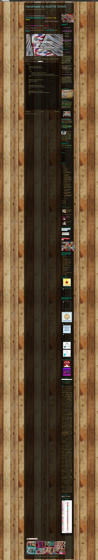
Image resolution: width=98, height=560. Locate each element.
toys (62, 483)
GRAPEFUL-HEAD (67, 429)
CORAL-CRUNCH (64, 413)
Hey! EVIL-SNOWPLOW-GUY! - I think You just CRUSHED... (67, 193)
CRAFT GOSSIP (64, 260)
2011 (63, 202)
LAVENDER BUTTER (69, 443)
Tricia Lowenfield (64, 273)
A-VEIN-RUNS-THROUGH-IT (67, 389)
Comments (64, 234)
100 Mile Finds (64, 256)
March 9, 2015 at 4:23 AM (39, 91)
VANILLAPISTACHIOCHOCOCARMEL (66, 485)
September (65, 169)
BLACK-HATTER (69, 397)
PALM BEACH (67, 458)
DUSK (67, 422)
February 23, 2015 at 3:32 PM (38, 85)
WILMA (67, 487)
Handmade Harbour (65, 264)
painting (63, 458)
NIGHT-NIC (71, 456)
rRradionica (64, 271)
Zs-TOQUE (68, 492)
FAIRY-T (69, 425)
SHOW (71, 471)
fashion (71, 426)
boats (71, 402)
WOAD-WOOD (63, 489)
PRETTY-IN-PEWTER (69, 462)
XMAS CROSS (69, 490)
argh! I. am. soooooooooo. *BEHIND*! (67, 181)
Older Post (57, 111)
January (64, 198)
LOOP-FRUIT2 (65, 445)
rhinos (71, 465)
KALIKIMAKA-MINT (64, 440)
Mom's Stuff (64, 454)
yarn (69, 491)
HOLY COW (67, 438)
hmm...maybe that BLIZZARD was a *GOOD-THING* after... (67, 196)
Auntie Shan (69, 131)
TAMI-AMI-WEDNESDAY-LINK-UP (67, 478)
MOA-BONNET (69, 450)
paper (70, 458)
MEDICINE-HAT (68, 448)
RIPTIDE (68, 466)
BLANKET (68, 398)
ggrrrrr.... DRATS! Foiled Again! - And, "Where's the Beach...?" (69, 210)
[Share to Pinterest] (42, 61)
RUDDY (70, 468)
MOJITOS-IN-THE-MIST (69, 453)
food (70, 427)
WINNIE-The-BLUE (64, 488)
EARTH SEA (67, 423)
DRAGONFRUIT (63, 422)
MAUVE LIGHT (63, 448)
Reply (30, 76)
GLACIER (70, 428)
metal (71, 448)
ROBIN (70, 466)
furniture (67, 428)
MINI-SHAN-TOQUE (64, 450)
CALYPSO (64, 406)
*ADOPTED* (63, 386)
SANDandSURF (63, 469)
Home (42, 111)
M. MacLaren (69, 445)
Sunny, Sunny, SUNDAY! (66, 207)
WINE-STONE (70, 487)
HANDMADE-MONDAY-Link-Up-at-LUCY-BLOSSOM (67, 434)
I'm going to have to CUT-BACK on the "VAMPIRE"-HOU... (67, 187)
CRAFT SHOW (66, 414)
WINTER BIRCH (69, 488)
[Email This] (38, 61)
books (64, 403)
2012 (63, 201)
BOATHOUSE (67, 402)
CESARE (70, 409)
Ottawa (70, 457)
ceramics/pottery (64, 409)
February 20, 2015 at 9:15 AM (38, 79)
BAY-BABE (65, 395)
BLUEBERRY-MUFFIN (68, 401)
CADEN (69, 405)
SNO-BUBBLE (63, 473)
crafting (71, 414)
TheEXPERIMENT (65, 480)
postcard (63, 462)
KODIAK (68, 441)
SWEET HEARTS (64, 476)
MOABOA (63, 452)
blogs (68, 399)
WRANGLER (65, 490)
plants (70, 460)
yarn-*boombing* (64, 492)
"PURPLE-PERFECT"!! (68, 217)
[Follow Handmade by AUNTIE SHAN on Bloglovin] (66, 229)
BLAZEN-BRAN (63, 399)
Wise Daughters (64, 274)
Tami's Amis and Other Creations (67, 272)
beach (68, 395)
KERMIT (70, 440)
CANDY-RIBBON (69, 406)
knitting (63, 441)
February (64, 170)
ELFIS (70, 424)
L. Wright (71, 442)
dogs (70, 421)
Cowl (62, 414)
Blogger (57, 556)
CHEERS (63, 410)
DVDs (63, 423)
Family (63, 426)
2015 (63, 165)
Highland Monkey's (32, 91)
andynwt (50, 556)
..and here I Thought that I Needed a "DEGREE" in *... (67, 177)
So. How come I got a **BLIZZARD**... (66, 175)
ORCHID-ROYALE (65, 457)
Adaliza (63, 257)
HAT (62, 435)
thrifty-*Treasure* (64, 481)
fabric (63, 425)
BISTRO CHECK (64, 397)
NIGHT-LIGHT (66, 456)
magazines (63, 446)
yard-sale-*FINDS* (64, 491)
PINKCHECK (66, 460)
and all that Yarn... (65, 258)
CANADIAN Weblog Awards (66, 259)
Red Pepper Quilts (65, 270)
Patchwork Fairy (31, 79)
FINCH (64, 427)
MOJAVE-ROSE (63, 453)
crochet (68, 417)
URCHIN (68, 484)
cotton (68, 413)
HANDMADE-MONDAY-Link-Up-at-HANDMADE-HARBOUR (67, 432)
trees (65, 483)
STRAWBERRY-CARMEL (64, 475)
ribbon (64, 466)
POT (65, 462)
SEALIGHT (67, 470)
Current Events (65, 418)
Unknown (30, 66)
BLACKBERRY (63, 398)
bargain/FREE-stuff (68, 394)
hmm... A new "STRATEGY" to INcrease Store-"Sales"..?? (67, 190)
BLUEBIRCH (63, 402)
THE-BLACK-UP (63, 479)
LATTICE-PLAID (64, 443)
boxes (69, 403)
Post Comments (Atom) (33, 113)
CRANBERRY (64, 415)
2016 (63, 164)
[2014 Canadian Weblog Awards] (67, 375)
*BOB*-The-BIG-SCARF (67, 387)
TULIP (68, 483)
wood (67, 489)
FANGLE (67, 426)
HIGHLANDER (63, 437)
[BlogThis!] (39, 61)
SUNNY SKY (69, 475)
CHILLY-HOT (66, 410)
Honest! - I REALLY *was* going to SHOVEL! (67, 185)
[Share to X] (40, 61)
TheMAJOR (70, 480)
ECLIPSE (65, 424)
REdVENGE (68, 465)
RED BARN (68, 464)
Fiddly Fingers (31, 85)
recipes (65, 464)
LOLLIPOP (67, 444)
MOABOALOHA (68, 452)
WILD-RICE (63, 487)
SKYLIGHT (64, 472)
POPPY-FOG (69, 461)
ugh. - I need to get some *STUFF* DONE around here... (67, 172)
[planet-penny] (67, 324)
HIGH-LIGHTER (69, 436)
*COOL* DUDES (64, 388)
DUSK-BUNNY (70, 422)
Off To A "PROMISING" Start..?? (67, 214)
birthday (68, 396)
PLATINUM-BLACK (64, 461)
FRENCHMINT (63, 428)
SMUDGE (70, 472)
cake (71, 405)
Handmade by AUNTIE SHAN (46, 6)
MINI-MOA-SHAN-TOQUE (67, 449)
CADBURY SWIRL (64, 405)
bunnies (63, 404)
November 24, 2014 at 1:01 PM (36, 66)
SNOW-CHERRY (69, 473)
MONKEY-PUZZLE (69, 454)
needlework (64, 455)
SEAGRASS (63, 470)
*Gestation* (70, 388)
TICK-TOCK (69, 481)
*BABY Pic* (70, 386)
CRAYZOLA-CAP (69, 415)
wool (71, 489)
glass (62, 429)
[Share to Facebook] (41, 61)
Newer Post (28, 111)
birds (65, 396)
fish (67, 427)
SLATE (67, 472)
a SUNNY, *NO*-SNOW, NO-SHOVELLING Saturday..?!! (67, 179)
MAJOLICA (68, 446)
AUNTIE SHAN (65, 392)
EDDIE (68, 424)
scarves (69, 469)
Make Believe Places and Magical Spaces (66, 267)
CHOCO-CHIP (70, 410)
